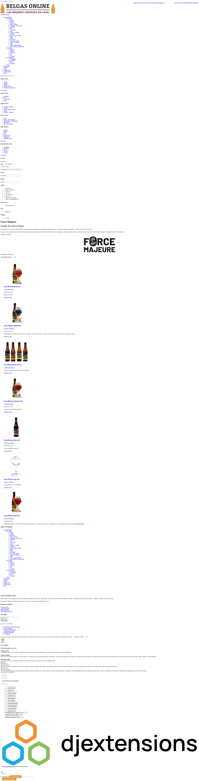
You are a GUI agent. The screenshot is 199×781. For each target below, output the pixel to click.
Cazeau (5, 152)
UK (11, 55)
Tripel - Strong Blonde (12, 199)
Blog (5, 73)
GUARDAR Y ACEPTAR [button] (7, 672)
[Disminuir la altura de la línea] (19, 716)
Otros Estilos (4, 90)
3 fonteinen (6, 147)
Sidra (11, 38)
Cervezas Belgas (8, 17)
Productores (7, 66)
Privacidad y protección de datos (12, 626)
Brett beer (12, 22)
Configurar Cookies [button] (79, 637)
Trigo (11, 43)
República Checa (8, 138)
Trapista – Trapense (15, 42)
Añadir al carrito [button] (8, 297)
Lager (11, 31)
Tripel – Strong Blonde (15, 45)
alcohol (2, 182)
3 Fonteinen (13, 59)
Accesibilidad (7, 633)
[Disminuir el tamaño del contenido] (25, 712)
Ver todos (12, 56)
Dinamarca (6, 137)
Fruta (11, 28)
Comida (6, 67)
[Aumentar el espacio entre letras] (23, 717)
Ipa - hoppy (9, 194)
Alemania (12, 52)
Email (2, 617)
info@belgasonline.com (6, 611)
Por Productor (10, 57)
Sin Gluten (12, 39)
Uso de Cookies (8, 628)
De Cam (6, 151)
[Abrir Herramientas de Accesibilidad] (4, 677)
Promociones (7, 70)
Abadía (12, 20)
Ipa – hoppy (13, 29)
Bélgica (12, 49)
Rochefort (12, 60)
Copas (5, 68)
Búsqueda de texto (5, 169)
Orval (11, 62)
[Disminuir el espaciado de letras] (21, 717)
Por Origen (9, 48)
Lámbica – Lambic (14, 32)
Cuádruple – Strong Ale (16, 25)
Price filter (3, 175)
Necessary (5, 663)
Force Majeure (10, 205)
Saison (11, 36)
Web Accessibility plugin (9, 766)
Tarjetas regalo (7, 71)
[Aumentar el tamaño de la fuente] (22, 714)
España (12, 50)
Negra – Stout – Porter (15, 35)
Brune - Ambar (10, 190)
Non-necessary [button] (4, 668)
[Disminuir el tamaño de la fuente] (20, 714)
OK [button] (87, 637)
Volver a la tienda (15, 776)
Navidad (12, 34)
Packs (8, 64)
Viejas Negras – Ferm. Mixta (17, 46)
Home (2, 164)
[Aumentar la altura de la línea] (21, 716)
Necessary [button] (3, 662)
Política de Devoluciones (10, 629)
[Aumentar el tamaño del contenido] (27, 712)
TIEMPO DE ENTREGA (125, 2)
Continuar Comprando (9, 779)
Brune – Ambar (14, 24)
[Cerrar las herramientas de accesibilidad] (6, 684)
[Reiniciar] (3, 684)
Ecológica (12, 27)
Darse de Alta (4, 620)
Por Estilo (9, 18)
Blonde (12, 21)
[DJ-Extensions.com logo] (99, 765)
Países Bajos (7, 135)
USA (11, 53)
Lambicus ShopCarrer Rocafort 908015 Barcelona (5, 609)
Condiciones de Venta (9, 631)
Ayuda (2, 14)
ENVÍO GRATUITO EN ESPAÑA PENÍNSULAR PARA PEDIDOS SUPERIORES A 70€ (168, 2)
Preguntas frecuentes (9, 632)
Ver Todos (3, 141)
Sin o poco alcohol (14, 41)
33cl (7, 218)
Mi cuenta (6, 14)
